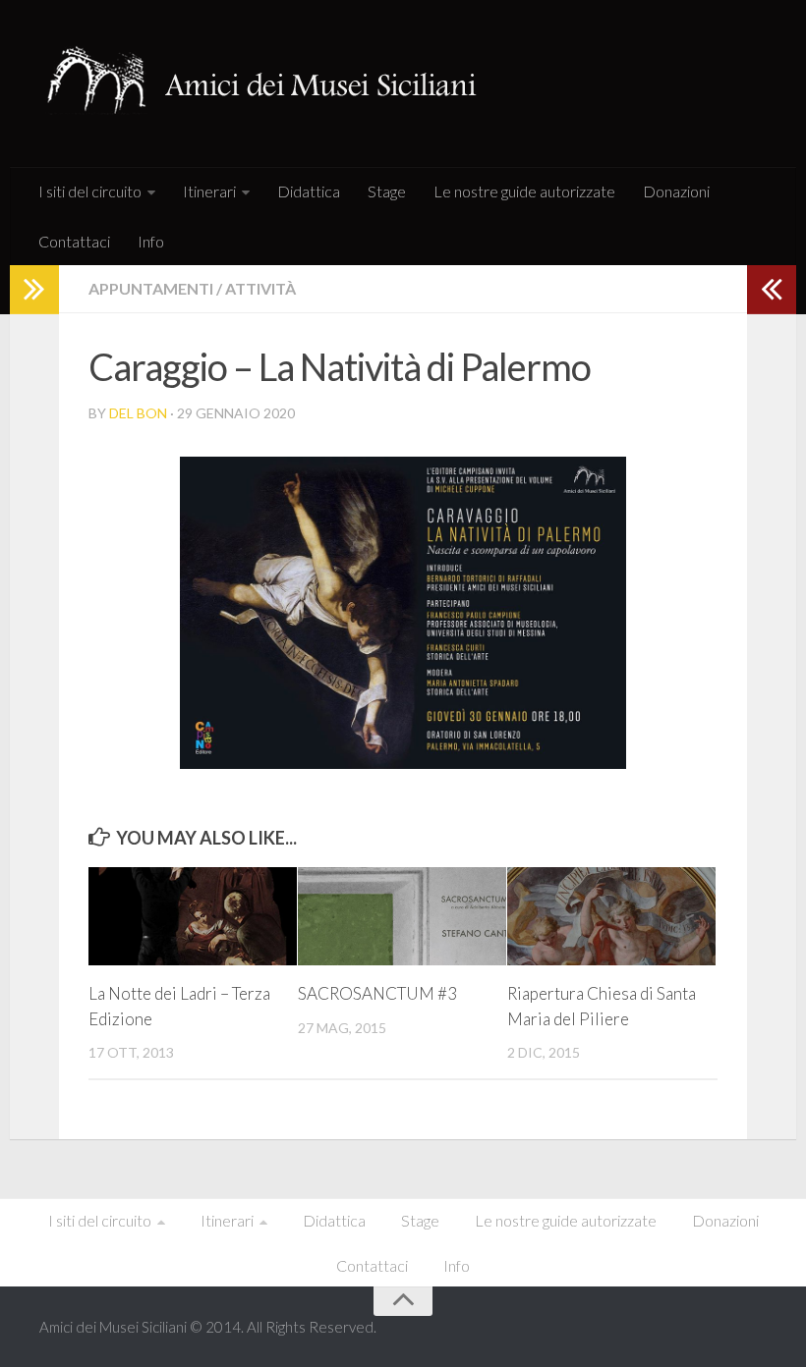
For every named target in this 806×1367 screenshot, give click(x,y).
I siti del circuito (90, 191)
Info (151, 241)
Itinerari (209, 191)
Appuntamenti (150, 288)
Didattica (308, 191)
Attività (260, 288)
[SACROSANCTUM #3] (402, 916)
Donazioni (676, 191)
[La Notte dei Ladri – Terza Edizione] (192, 916)
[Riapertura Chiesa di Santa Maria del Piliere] (611, 916)
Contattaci (74, 241)
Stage (387, 191)
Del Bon (138, 413)
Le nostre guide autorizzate (524, 191)
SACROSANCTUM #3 (377, 993)
